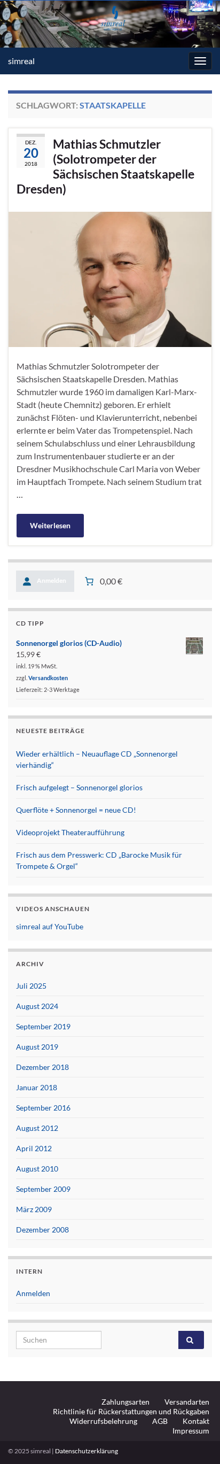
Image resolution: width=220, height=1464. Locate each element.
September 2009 (43, 1188)
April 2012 (34, 1148)
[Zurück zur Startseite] (110, 24)
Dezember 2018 (42, 1067)
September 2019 (43, 1026)
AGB (160, 1421)
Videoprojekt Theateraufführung (70, 832)
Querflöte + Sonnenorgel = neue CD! (76, 809)
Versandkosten (48, 677)
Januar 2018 (36, 1087)
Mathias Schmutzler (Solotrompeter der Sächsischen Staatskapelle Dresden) (105, 166)
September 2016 (43, 1107)
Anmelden (33, 1293)
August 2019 (37, 1046)
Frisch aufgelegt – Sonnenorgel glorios (79, 787)
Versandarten (186, 1401)
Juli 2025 (31, 985)
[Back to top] (196, 1440)
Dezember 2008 (42, 1229)
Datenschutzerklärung (86, 1451)
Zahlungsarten (125, 1401)
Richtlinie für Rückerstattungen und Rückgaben (131, 1411)
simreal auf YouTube (49, 926)
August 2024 (37, 1006)
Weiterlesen (50, 525)
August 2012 (37, 1127)
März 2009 (34, 1209)
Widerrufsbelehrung (103, 1421)
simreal (21, 61)
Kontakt (196, 1421)
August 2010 (37, 1168)
